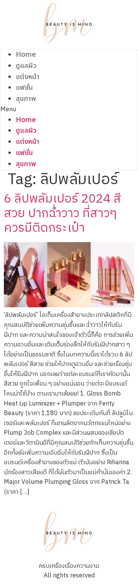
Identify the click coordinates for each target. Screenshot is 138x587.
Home (26, 54)
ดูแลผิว (26, 66)
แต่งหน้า (27, 77)
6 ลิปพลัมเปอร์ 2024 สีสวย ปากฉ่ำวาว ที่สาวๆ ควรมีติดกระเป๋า (62, 214)
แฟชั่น (24, 87)
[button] (69, 110)
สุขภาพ (26, 99)
